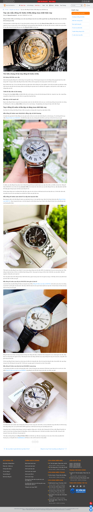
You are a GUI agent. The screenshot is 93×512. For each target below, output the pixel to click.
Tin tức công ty (6, 471)
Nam (44, 5)
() (89, 5)
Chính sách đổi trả (29, 474)
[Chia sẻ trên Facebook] (33, 442)
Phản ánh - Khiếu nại (8, 466)
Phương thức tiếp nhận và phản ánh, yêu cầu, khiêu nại (34, 480)
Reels (52, 5)
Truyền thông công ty (78, 31)
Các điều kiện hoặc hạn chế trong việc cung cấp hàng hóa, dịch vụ (35, 484)
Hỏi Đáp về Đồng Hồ (78, 17)
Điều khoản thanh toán (30, 463)
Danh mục (37, 5)
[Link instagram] (84, 486)
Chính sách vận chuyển (30, 471)
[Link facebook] (70, 486)
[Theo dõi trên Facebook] (83, 1)
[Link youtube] (74, 486)
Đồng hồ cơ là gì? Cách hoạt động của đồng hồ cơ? (53, 448)
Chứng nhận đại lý (7, 468)
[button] (85, 5)
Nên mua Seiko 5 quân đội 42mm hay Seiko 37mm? (17, 448)
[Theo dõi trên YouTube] (89, 1)
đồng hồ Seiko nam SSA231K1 (13, 117)
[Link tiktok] (77, 486)
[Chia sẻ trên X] (35, 442)
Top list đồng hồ (6, 474)
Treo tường (63, 5)
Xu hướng (30, 5)
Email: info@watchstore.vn (75, 467)
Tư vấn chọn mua (77, 35)
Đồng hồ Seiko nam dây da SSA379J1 (42, 283)
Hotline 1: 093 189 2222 (74, 463)
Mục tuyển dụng (76, 24)
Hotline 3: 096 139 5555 (74, 465)
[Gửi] (81, 5)
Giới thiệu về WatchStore (8, 463)
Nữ (47, 5)
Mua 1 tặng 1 (52, 1)
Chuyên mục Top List (78, 13)
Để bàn (57, 5)
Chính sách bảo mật (29, 468)
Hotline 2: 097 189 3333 (74, 464)
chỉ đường (62, 465)
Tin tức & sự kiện (77, 27)
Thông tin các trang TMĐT (31, 487)
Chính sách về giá (29, 476)
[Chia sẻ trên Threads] (37, 442)
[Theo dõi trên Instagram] (85, 1)
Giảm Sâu (23, 5)
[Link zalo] (81, 486)
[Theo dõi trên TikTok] (87, 1)
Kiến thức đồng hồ (7, 476)
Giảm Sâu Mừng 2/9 (42, 1)
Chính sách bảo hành (30, 466)
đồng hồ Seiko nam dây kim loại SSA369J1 (16, 370)
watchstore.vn (21, 437)
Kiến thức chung (77, 20)
